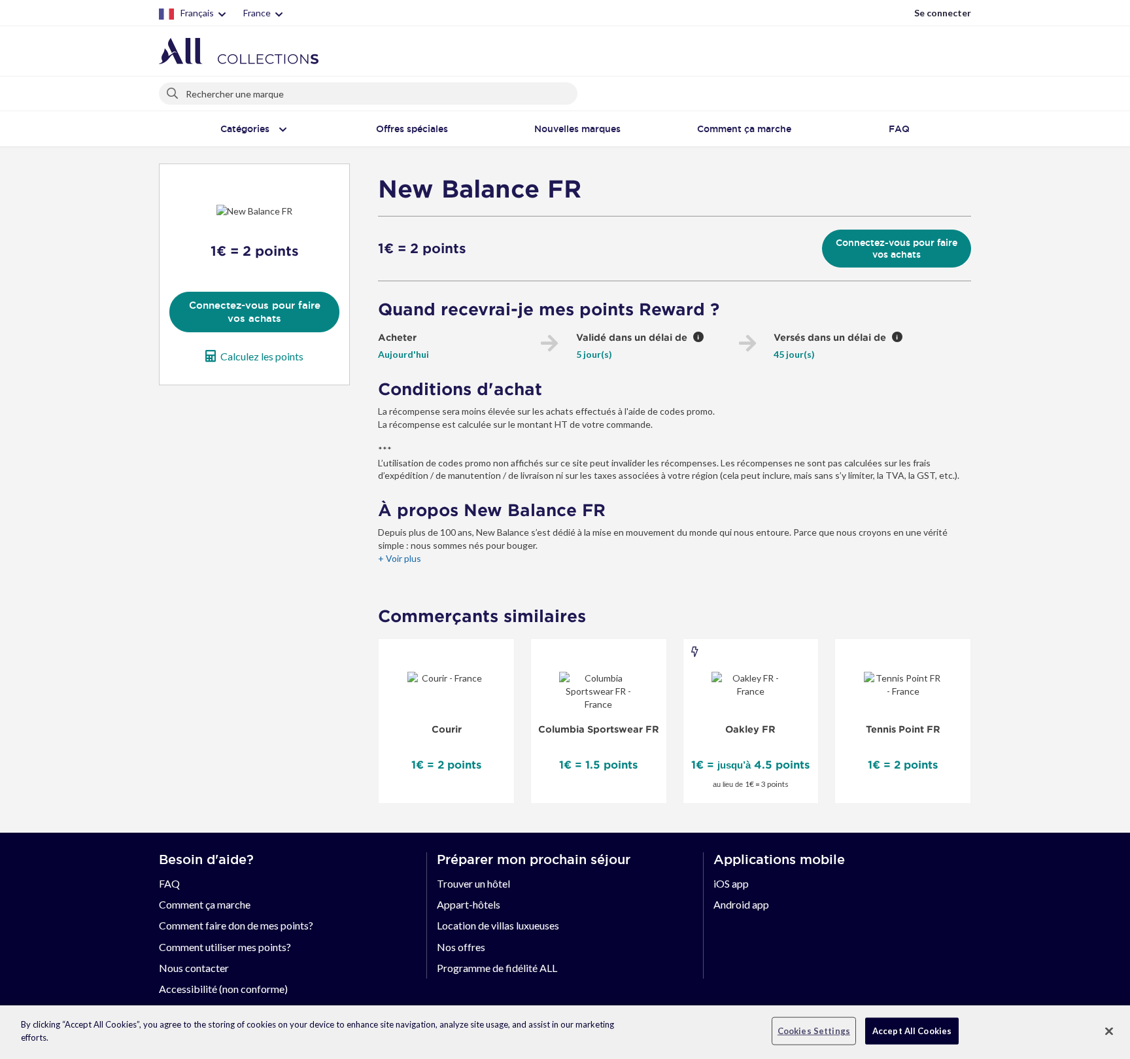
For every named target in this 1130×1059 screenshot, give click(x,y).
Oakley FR (750, 729)
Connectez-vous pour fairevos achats (254, 312)
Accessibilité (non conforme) (223, 988)
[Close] (1109, 1030)
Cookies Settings (814, 1031)
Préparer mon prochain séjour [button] (533, 859)
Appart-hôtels (468, 904)
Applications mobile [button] (779, 859)
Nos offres (461, 947)
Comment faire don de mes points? (236, 925)
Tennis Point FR (903, 729)
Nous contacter (194, 968)
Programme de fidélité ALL (497, 968)
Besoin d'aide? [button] (206, 859)
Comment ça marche (204, 904)
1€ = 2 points (422, 248)
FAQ (169, 883)
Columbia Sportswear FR (598, 729)
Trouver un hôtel (473, 883)
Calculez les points (261, 356)
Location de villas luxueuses (498, 925)
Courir (447, 729)
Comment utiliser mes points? (225, 947)
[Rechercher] (173, 90)
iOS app (731, 883)
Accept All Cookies (911, 1031)
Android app (741, 904)
